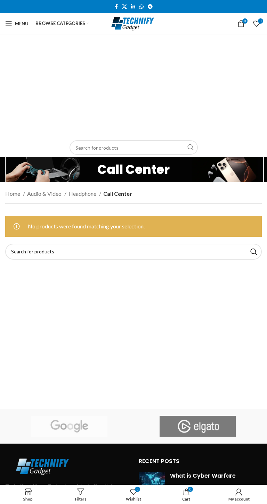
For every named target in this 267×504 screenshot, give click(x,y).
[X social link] (124, 6)
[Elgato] (198, 426)
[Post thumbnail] (152, 482)
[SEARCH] (190, 147)
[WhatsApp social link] (141, 6)
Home (13, 193)
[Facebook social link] (116, 6)
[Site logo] (134, 22)
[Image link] (43, 465)
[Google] (69, 426)
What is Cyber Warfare (203, 476)
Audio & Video (45, 193)
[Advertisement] (133, 86)
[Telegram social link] (150, 6)
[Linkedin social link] (133, 6)
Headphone (82, 193)
